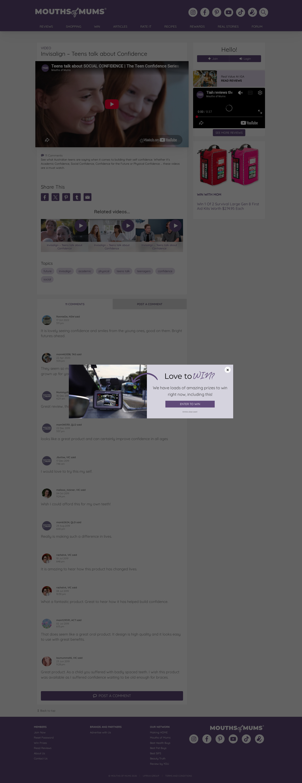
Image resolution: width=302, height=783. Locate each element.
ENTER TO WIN (190, 404)
